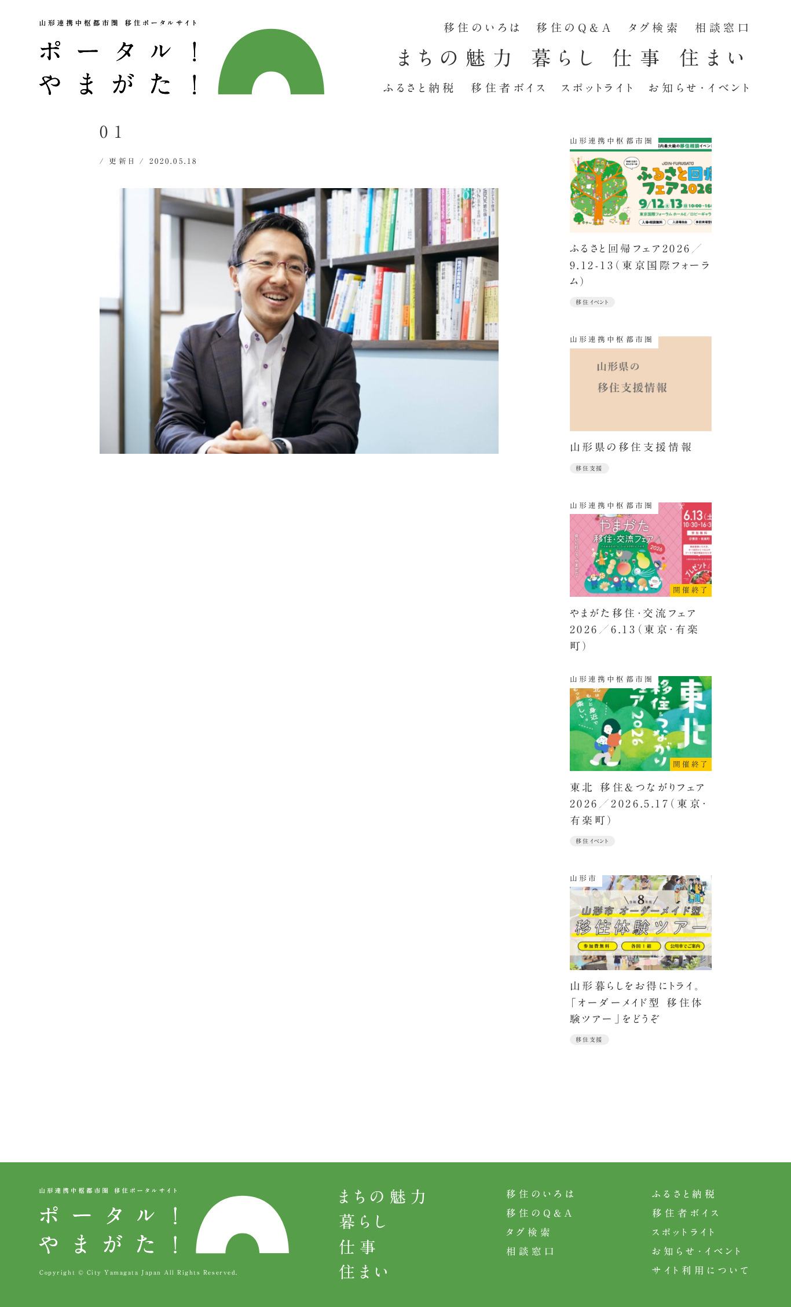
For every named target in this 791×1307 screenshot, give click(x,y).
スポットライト (598, 87)
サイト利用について (702, 1270)
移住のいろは (483, 27)
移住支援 (589, 468)
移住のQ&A (575, 27)
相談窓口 (723, 27)
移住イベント (592, 302)
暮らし (565, 58)
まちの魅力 (458, 58)
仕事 (639, 58)
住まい (715, 58)
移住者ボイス (509, 87)
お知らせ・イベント (700, 87)
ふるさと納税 (420, 87)
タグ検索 (654, 27)
